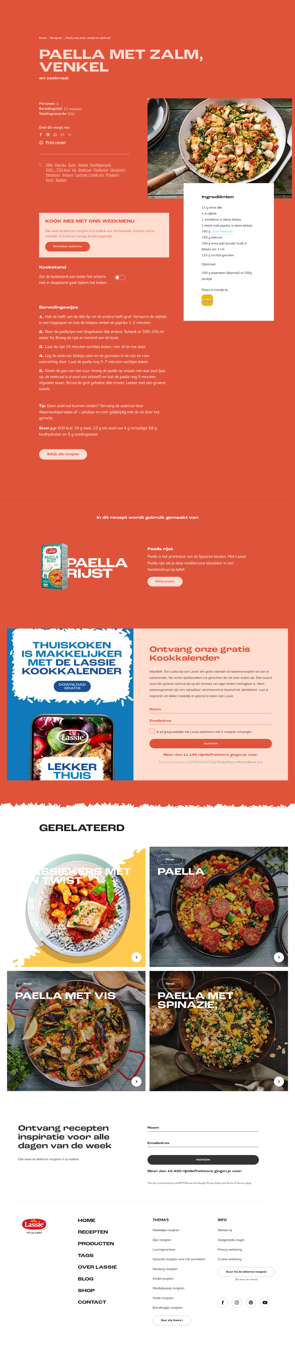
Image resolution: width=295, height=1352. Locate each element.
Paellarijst (101, 169)
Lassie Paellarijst (222, 231)
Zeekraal (85, 169)
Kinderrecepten (163, 1278)
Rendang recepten (165, 1269)
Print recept (56, 142)
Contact (92, 1302)
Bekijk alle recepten (63, 454)
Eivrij (50, 180)
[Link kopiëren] (69, 134)
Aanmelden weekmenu (67, 246)
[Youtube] (265, 1303)
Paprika (60, 164)
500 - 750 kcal (58, 169)
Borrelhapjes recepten (168, 1307)
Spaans (61, 180)
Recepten (56, 38)
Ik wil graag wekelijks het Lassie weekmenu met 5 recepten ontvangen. (204, 732)
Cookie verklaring (229, 1259)
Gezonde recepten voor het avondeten (179, 1259)
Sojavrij (67, 175)
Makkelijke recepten (166, 1230)
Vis (74, 169)
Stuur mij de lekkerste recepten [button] (246, 1271)
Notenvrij (53, 175)
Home (43, 38)
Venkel (83, 164)
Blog (86, 1279)
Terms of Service (247, 762)
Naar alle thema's (172, 1320)
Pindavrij (112, 175)
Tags (86, 1255)
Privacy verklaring (230, 1249)
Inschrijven (211, 743)
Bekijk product (165, 581)
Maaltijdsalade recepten (168, 1288)
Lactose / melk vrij (89, 175)
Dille (49, 164)
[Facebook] (223, 1303)
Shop (86, 1290)
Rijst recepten (162, 1240)
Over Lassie (97, 1267)
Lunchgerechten (164, 1249)
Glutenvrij (117, 169)
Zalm (72, 164)
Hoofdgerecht (100, 164)
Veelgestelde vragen (231, 1240)
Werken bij (225, 1230)
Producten (96, 1244)
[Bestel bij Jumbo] (207, 300)
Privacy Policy (225, 762)
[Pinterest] (251, 1303)
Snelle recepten (163, 1298)
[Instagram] (237, 1303)
